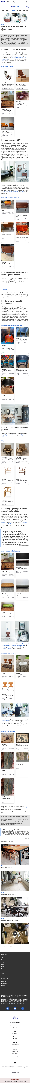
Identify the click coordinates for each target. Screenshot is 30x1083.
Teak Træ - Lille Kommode (8, 264)
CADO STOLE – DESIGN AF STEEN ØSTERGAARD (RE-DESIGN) (22, 341)
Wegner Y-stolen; (6, 441)
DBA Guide (15, 6)
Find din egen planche (8, 731)
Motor (2, 966)
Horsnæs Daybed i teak (21, 568)
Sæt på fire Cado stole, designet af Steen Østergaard (7, 372)
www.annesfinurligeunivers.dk (19, 808)
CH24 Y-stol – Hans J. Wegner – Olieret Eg (8, 501)
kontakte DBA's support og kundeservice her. (14, 1003)
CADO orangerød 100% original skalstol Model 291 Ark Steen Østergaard (7, 348)
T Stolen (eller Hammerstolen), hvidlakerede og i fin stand (22, 675)
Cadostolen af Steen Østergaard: (11, 325)
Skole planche (5, 745)
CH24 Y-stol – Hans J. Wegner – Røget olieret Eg (22, 480)
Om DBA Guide (4, 983)
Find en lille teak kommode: (10, 198)
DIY (2, 971)
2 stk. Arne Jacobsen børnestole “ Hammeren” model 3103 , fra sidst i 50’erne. (8, 675)
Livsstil (25, 10)
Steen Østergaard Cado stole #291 (21, 371)
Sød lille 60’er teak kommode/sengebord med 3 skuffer (8, 212)
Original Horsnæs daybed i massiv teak (8, 614)
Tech (2, 10)
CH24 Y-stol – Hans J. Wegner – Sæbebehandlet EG (8, 480)
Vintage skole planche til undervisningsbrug (22, 746)
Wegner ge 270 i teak (7, 132)
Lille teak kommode (6, 234)
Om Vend (3, 985)
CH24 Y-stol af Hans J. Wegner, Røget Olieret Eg (7, 459)
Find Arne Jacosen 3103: (9, 653)
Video (2, 973)
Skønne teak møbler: (7, 67)
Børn (7, 10)
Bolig (13, 10)
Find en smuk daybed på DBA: (10, 551)
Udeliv (19, 10)
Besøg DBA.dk (4, 988)
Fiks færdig (3, 981)
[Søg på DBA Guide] (27, 7)
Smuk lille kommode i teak (22, 237)
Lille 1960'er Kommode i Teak (21, 216)
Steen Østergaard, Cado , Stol (7, 397)
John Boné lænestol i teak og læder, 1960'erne (21, 85)
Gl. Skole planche (6, 772)
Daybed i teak (19, 595)
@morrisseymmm (5, 811)
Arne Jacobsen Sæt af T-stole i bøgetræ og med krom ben (7, 697)
